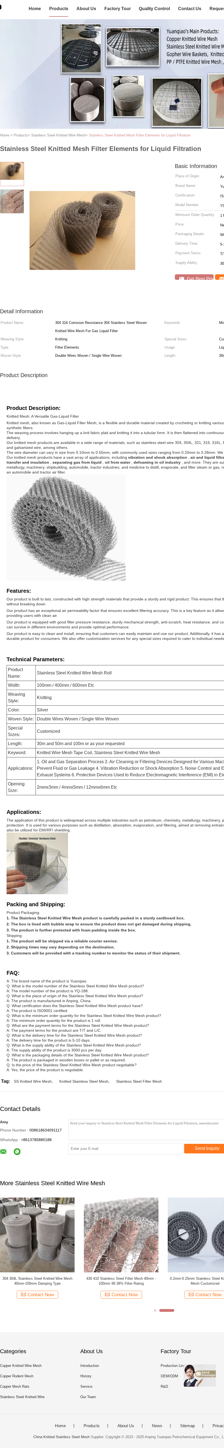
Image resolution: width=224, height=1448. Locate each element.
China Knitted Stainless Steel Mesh (61, 1437)
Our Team (88, 1397)
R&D (164, 1386)
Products (58, 8)
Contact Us (189, 8)
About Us (86, 8)
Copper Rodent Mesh (16, 1376)
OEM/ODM (169, 1376)
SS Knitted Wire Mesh (33, 1081)
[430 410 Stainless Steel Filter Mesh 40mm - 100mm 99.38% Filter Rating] (121, 1234)
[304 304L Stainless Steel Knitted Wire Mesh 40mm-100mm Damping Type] (37, 1234)
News (157, 1426)
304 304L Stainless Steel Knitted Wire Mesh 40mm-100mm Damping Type (37, 1280)
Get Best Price (199, 278)
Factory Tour (117, 8)
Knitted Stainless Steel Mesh (83, 1081)
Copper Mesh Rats (15, 1386)
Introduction (89, 1366)
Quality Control (154, 8)
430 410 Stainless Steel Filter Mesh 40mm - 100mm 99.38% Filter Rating (121, 1280)
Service (86, 1386)
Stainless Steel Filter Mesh (139, 1081)
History (86, 1376)
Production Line (173, 1366)
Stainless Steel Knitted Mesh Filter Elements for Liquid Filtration (139, 135)
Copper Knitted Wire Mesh (21, 1366)
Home (35, 8)
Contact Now (41, 1294)
